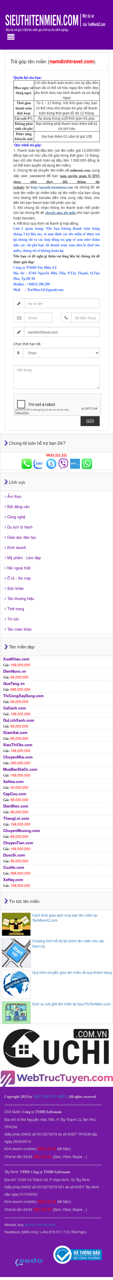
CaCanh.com (14, 708)
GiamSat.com (15, 732)
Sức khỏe (15, 588)
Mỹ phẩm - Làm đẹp (24, 557)
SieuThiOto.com (17, 744)
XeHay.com (13, 879)
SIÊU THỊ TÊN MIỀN (50, 1097)
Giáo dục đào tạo (21, 537)
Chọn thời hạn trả (27, 343)
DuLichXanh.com (18, 720)
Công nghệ (16, 516)
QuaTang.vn (14, 683)
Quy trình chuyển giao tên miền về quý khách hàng (72, 972)
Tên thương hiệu (20, 598)
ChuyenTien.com (18, 842)
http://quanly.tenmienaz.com (52, 187)
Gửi (90, 421)
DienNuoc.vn (14, 671)
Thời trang (15, 608)
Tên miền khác (19, 629)
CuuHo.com (13, 867)
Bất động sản (18, 506)
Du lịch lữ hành (19, 527)
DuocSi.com (14, 855)
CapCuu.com (14, 793)
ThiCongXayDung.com (23, 695)
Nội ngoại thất (18, 568)
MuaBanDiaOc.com (20, 769)
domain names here (40, 1224)
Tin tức (13, 619)
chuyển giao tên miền (60, 213)
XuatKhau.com (16, 659)
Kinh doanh (16, 547)
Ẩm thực (14, 496)
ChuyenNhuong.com (21, 830)
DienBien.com (15, 806)
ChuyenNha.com (18, 757)
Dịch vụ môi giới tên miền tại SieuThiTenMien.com (71, 1003)
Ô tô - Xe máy (19, 578)
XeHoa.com (13, 781)
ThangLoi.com (16, 818)
